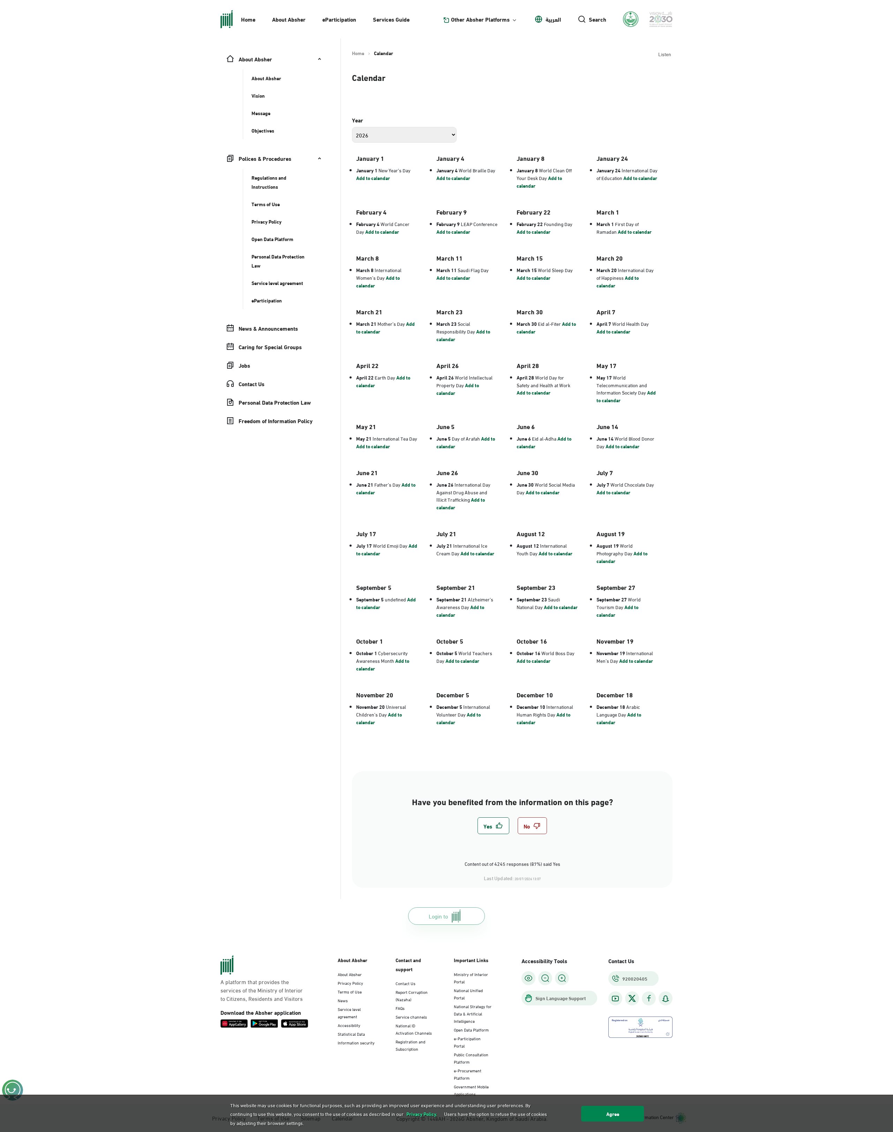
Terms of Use (350, 991)
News (343, 1000)
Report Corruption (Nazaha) (412, 995)
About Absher (289, 19)
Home (248, 19)
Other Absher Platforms (480, 19)
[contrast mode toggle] (528, 978)
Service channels (411, 1016)
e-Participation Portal (467, 1041)
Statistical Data (351, 1033)
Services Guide (391, 19)
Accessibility (349, 1025)
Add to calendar (373, 177)
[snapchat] (665, 998)
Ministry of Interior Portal (471, 977)
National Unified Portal (468, 993)
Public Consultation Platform (471, 1057)
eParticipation (339, 19)
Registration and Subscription (410, 1044)
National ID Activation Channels (414, 1028)
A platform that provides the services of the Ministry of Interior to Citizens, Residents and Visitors (261, 990)
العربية (553, 19)
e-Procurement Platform (467, 1073)
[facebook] (649, 998)
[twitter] (632, 998)
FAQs (400, 1008)
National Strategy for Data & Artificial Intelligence (472, 1013)
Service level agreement (349, 1012)
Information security (356, 1042)
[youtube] (615, 998)
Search (597, 19)
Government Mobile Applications (471, 1089)
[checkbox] (493, 825)
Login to (438, 916)
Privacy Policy (350, 983)
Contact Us (405, 983)
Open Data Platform (471, 1029)
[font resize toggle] (545, 978)
